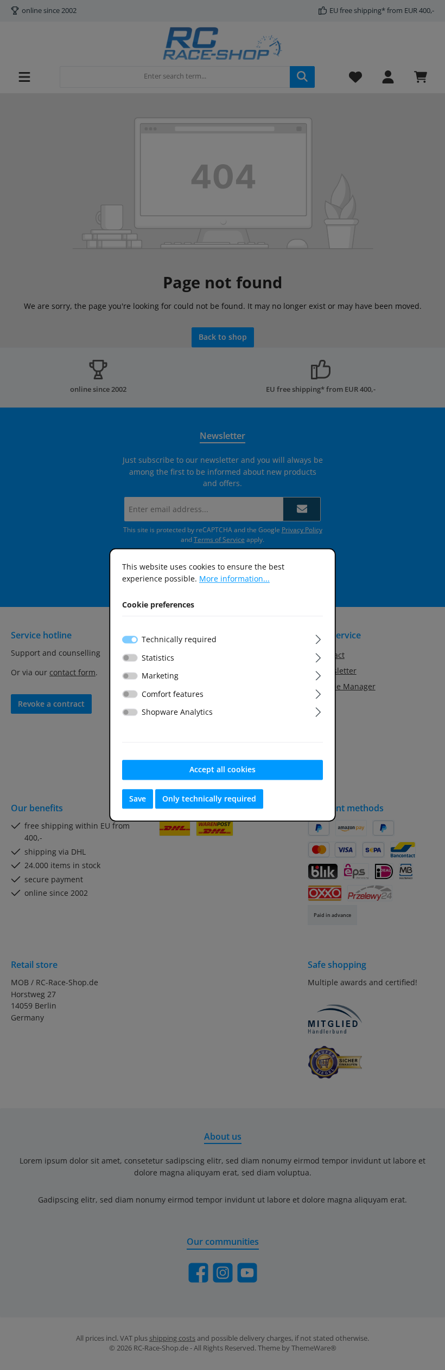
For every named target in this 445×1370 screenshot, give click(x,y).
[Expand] (318, 637)
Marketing (160, 675)
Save (137, 798)
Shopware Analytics (177, 712)
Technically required (179, 639)
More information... (234, 578)
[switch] (130, 657)
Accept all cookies (222, 769)
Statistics (158, 657)
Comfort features (173, 694)
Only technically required (209, 798)
